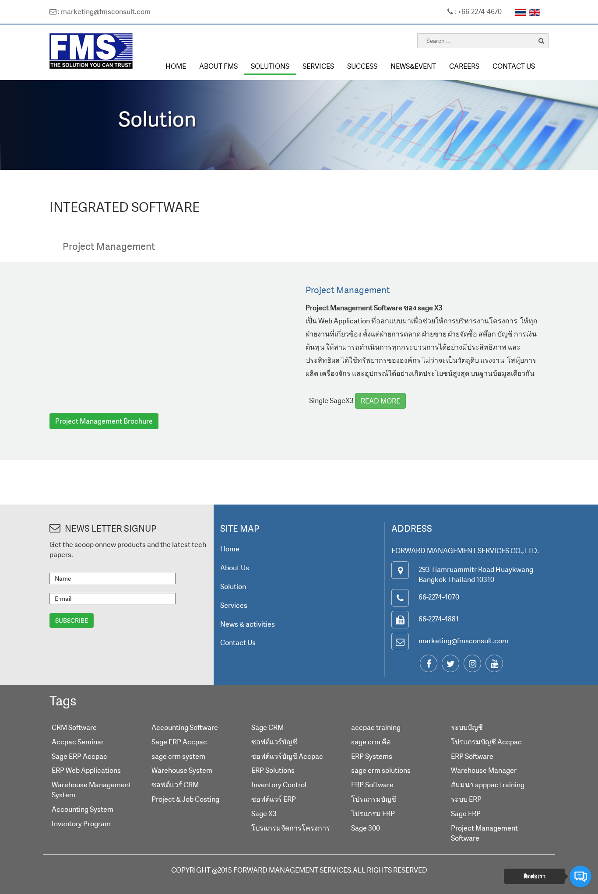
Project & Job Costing (185, 799)
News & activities (247, 624)
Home (229, 549)
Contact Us (238, 642)
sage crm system (178, 756)
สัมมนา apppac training (487, 784)
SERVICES (318, 66)
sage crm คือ (371, 742)
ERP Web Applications (86, 770)
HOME (175, 66)
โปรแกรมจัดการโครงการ (290, 828)
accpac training (376, 727)
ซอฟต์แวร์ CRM (175, 784)
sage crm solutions (381, 770)
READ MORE (380, 401)
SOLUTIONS (270, 66)
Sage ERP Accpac (79, 756)
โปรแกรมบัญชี (373, 799)
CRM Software (74, 727)
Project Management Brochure (104, 421)
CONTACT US (513, 66)
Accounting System (82, 809)
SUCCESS (362, 66)
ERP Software (372, 784)
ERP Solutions (273, 770)
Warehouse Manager (484, 770)
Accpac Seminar (78, 742)
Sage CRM (267, 727)
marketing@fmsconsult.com (463, 640)
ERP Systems (371, 756)
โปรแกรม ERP (373, 813)
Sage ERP (466, 813)
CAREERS (464, 66)
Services (233, 605)
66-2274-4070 (439, 597)
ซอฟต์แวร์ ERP (273, 799)
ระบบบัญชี (467, 727)
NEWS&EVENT (413, 66)
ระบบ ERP (466, 799)
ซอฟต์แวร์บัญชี (274, 742)
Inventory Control (278, 784)
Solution (233, 586)
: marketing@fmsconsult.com (103, 11)
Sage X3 (264, 813)
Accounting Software (184, 727)
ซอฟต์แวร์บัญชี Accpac (287, 756)
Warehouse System (181, 770)
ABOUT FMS (218, 66)
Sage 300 (365, 828)
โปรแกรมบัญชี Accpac (486, 742)
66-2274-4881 (439, 619)
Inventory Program (81, 823)
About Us (234, 567)
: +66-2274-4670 (477, 11)
